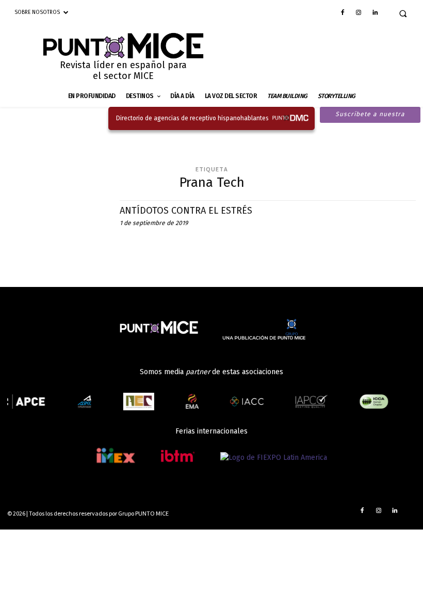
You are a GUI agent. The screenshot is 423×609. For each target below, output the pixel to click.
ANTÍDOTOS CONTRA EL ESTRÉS (186, 210)
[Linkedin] (375, 13)
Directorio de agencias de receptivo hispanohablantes (192, 118)
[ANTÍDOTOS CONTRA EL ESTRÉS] (58, 231)
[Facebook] (342, 13)
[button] (403, 13)
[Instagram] (358, 13)
